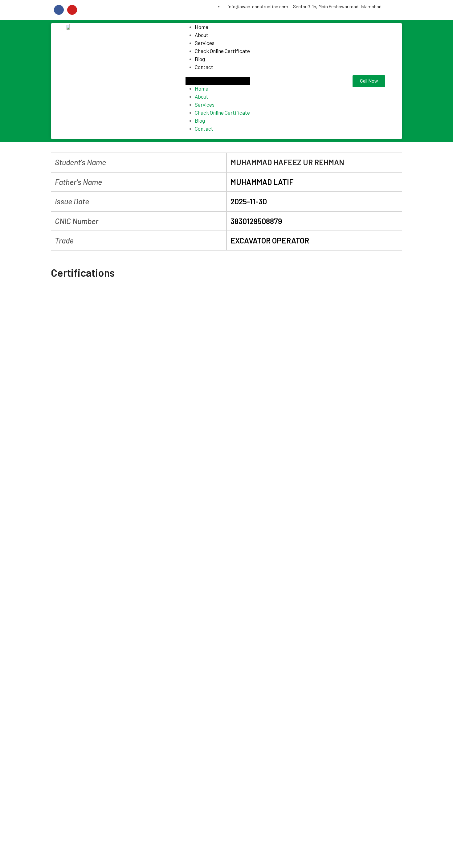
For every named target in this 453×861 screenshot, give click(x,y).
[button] (218, 81)
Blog (200, 59)
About (201, 35)
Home (201, 27)
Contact (204, 67)
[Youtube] (72, 10)
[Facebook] (59, 10)
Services (204, 43)
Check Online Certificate (222, 51)
